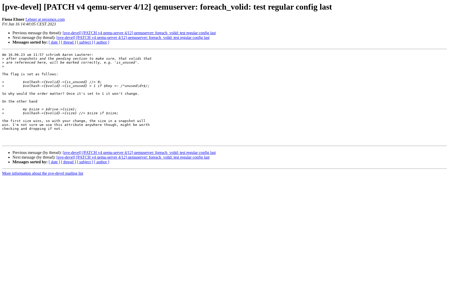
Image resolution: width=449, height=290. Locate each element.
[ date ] (54, 42)
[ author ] (101, 42)
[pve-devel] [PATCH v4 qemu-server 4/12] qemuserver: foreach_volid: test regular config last (139, 33)
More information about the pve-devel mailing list (42, 173)
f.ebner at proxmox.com (45, 19)
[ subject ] (85, 42)
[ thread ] (68, 42)
